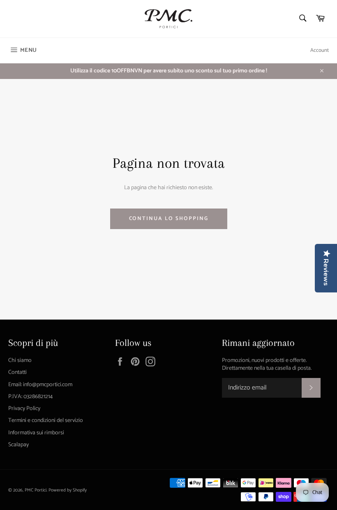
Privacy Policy (24, 408)
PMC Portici (35, 490)
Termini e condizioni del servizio (45, 420)
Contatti (17, 372)
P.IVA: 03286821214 (30, 396)
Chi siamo (20, 360)
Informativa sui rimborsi (36, 433)
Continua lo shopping (168, 218)
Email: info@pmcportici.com (40, 384)
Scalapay (18, 445)
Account (319, 50)
